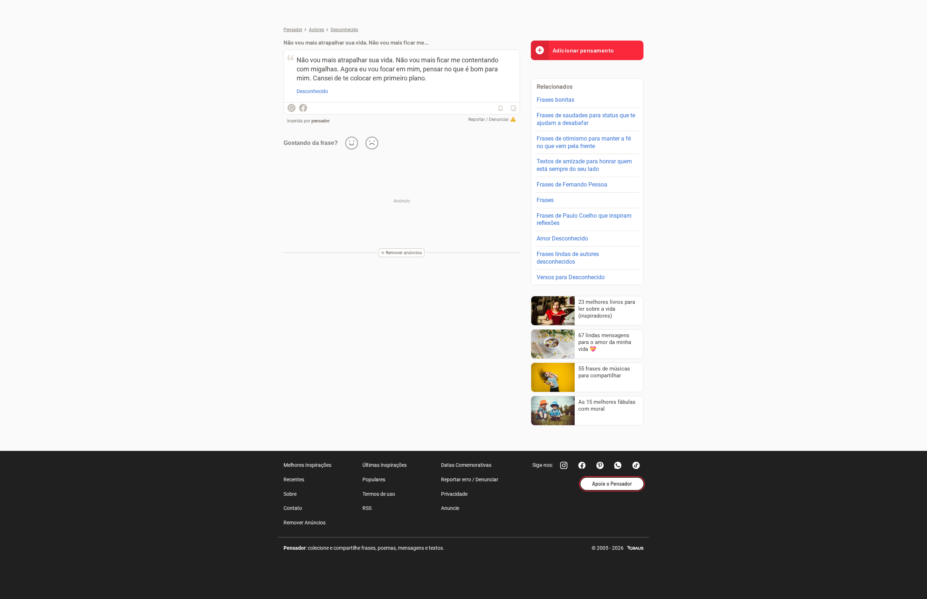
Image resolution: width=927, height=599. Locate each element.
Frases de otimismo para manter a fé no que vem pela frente (584, 142)
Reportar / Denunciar (488, 119)
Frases (545, 200)
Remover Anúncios (305, 522)
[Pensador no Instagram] (564, 465)
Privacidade (454, 494)
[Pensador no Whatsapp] (618, 465)
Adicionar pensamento (583, 50)
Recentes (294, 479)
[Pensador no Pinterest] (600, 465)
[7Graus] (635, 547)
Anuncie (450, 508)
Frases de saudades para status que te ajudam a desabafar (586, 119)
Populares (373, 479)
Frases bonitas (555, 99)
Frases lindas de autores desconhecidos (568, 258)
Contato (293, 508)
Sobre (290, 494)
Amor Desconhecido (562, 238)
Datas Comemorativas (466, 465)
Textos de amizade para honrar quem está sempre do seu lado (584, 165)
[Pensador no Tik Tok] (636, 465)
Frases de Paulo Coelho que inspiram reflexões (584, 219)
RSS (367, 508)
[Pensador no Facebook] (582, 465)
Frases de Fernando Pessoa (572, 184)
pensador (320, 120)
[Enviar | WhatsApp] (291, 108)
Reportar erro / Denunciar (469, 479)
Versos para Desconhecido (571, 277)
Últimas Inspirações (384, 465)
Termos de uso (378, 494)
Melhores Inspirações (307, 465)
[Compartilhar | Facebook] (303, 108)
